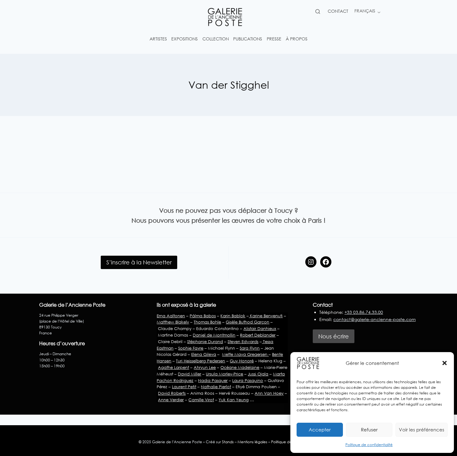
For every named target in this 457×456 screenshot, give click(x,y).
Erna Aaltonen (171, 315)
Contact (338, 11)
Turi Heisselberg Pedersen (200, 360)
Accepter (320, 429)
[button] (444, 363)
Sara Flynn (250, 348)
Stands (228, 442)
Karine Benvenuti (266, 315)
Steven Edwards (243, 341)
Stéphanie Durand (205, 341)
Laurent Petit (184, 386)
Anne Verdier (171, 399)
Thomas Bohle (207, 321)
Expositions (184, 38)
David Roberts (172, 393)
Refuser (369, 429)
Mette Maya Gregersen (245, 354)
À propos (296, 38)
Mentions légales (252, 442)
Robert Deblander (257, 335)
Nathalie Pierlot (216, 386)
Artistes (158, 38)
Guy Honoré (242, 360)
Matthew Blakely (173, 321)
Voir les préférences (421, 429)
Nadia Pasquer (213, 380)
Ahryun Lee (205, 367)
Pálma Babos (203, 315)
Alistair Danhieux (259, 328)
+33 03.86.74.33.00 (363, 312)
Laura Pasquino (247, 380)
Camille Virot (201, 399)
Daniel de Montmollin (214, 335)
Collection (215, 38)
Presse (274, 38)
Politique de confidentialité (369, 444)
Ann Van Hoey (269, 393)
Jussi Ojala (258, 373)
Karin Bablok (232, 315)
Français (364, 10)
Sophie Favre (190, 348)
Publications (247, 38)
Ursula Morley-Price (224, 373)
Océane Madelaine (239, 367)
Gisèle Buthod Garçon (247, 321)
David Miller (189, 373)
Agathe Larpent (173, 367)
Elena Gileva (203, 354)
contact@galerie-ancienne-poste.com (374, 319)
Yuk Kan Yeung (234, 399)
